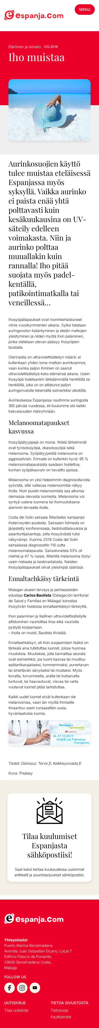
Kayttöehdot (61, 1017)
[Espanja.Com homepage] (17, 15)
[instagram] (22, 988)
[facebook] (9, 988)
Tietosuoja (59, 1010)
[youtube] (35, 988)
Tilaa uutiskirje (16, 1010)
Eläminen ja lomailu (24, 46)
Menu (84, 9)
